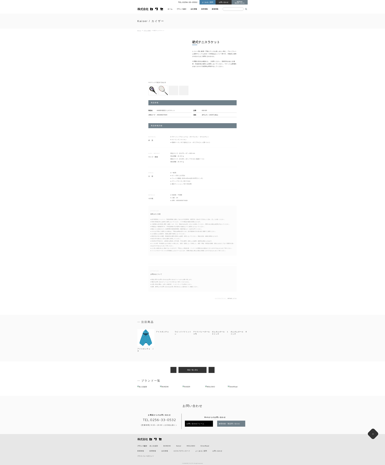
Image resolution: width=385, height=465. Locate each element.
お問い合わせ (217, 451)
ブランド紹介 (182, 9)
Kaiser (178, 446)
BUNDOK (167, 446)
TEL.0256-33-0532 (159, 420)
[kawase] (150, 9)
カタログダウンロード (181, 451)
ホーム (170, 9)
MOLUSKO (191, 446)
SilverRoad (205, 446)
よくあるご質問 (201, 451)
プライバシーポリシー (145, 456)
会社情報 (194, 9)
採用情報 (204, 9)
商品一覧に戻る (192, 370)
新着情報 (215, 9)
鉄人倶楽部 (154, 446)
